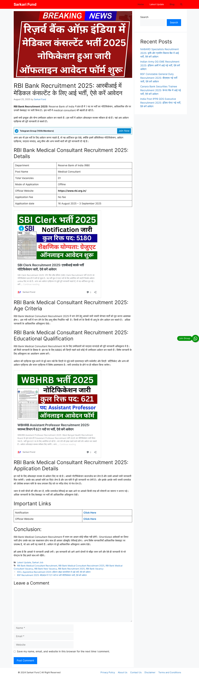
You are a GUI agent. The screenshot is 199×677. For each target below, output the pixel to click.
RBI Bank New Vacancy (45, 568)
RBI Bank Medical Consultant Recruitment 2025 (81, 565)
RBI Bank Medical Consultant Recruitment (37, 565)
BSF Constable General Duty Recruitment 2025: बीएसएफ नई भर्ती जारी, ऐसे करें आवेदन (158, 78)
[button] (181, 4)
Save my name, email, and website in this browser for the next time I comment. (63, 651)
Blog (172, 4)
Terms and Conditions (169, 672)
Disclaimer (150, 672)
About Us (122, 672)
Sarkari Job (37, 562)
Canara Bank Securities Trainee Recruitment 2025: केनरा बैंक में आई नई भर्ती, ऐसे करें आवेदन (160, 90)
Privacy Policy (108, 672)
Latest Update (157, 4)
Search (144, 17)
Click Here (89, 512)
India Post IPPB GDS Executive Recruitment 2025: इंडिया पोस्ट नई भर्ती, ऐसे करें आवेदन (160, 102)
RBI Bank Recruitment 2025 (71, 568)
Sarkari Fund (25, 4)
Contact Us (136, 672)
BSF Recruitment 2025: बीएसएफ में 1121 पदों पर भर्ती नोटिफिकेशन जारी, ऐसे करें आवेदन (52, 575)
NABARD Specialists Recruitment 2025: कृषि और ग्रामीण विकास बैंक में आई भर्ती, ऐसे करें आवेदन (159, 53)
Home (141, 4)
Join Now (124, 130)
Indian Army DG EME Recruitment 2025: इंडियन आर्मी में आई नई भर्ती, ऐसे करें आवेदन (160, 65)
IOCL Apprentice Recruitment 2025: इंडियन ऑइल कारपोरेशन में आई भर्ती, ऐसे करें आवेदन (53, 572)
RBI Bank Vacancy (94, 568)
